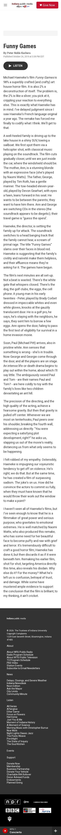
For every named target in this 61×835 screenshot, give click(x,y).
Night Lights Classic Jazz (20, 733)
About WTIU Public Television (22, 657)
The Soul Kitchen (16, 744)
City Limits (12, 691)
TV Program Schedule (18, 660)
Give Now (49, 5)
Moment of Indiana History (21, 722)
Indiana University (38, 630)
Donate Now (13, 763)
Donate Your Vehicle (17, 772)
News (10, 674)
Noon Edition (13, 686)
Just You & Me (14, 719)
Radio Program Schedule (20, 655)
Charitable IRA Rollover (19, 774)
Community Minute (17, 694)
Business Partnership (18, 769)
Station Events (14, 665)
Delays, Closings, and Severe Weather (27, 680)
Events (10, 751)
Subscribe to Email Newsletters (23, 668)
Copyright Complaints (17, 633)
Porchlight (12, 738)
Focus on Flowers (16, 714)
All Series (12, 706)
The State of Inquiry (17, 741)
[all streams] (56, 831)
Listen (10, 700)
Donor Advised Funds (18, 777)
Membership (13, 766)
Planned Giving (15, 782)
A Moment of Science (18, 725)
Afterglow (12, 709)
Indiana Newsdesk (16, 683)
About (10, 646)
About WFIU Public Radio (20, 652)
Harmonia (12, 717)
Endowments (14, 780)
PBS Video (12, 663)
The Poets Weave (16, 736)
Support (11, 757)
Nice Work (12, 730)
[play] (5, 830)
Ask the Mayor (14, 688)
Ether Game (13, 712)
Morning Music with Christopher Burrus (27, 728)
